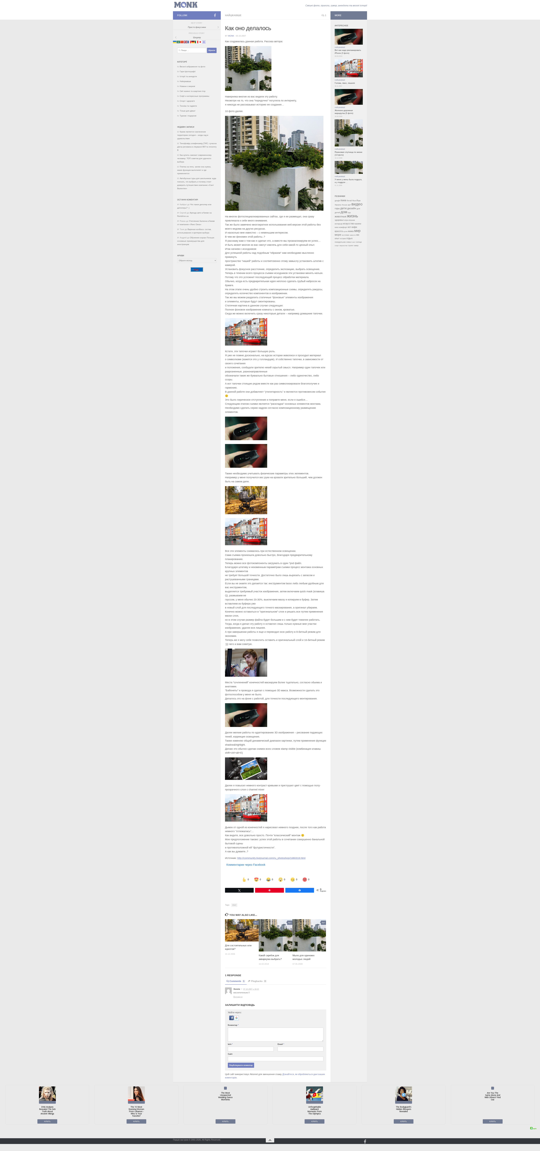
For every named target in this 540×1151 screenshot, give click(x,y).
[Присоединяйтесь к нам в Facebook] (215, 15)
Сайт (230, 1054)
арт (349, 205)
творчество (343, 245)
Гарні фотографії (187, 71)
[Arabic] (178, 42)
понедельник (340, 242)
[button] (231, 1019)
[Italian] (197, 42)
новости (353, 235)
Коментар (233, 1025)
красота (339, 231)
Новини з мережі (187, 86)
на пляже (345, 235)
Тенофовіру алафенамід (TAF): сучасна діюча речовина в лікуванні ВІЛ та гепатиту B (197, 146)
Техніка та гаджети (188, 106)
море (338, 234)
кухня (345, 231)
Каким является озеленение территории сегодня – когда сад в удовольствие (192, 135)
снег (353, 242)
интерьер (338, 224)
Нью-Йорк (356, 201)
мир (357, 231)
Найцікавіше (233, 15)
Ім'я (230, 1044)
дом (344, 212)
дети (343, 208)
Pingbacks (258, 981)
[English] (186, 42)
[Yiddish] (204, 42)
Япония (344, 205)
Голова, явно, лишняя (345, 83)
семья (348, 242)
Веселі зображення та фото (192, 67)
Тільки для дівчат (187, 111)
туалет (351, 246)
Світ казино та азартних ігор (192, 91)
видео (357, 204)
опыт (234, 905)
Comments (237, 981)
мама (351, 231)
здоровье (339, 220)
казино (358, 224)
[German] (193, 42)
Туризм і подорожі (188, 116)
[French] (189, 42)
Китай (349, 201)
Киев (343, 200)
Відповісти (237, 997)
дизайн (351, 208)
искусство (348, 223)
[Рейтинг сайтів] (197, 271)
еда (349, 213)
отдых (349, 238)
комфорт (343, 227)
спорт (337, 245)
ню (357, 234)
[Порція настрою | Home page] (186, 4)
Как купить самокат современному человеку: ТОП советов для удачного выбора (194, 158)
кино (336, 227)
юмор (356, 245)
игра (346, 220)
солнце (359, 242)
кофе (354, 227)
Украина (338, 205)
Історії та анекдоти (188, 76)
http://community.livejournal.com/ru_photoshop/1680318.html (271, 858)
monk (231, 36)
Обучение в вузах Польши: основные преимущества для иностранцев (196, 241)
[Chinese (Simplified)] (182, 42)
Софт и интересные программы (194, 96)
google (337, 201)
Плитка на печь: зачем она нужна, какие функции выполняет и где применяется (194, 170)
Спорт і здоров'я (187, 101)
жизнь (352, 216)
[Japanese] (200, 42)
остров (343, 238)
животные (340, 216)
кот (349, 227)
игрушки (351, 220)
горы (337, 208)
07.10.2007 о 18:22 (251, 989)
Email (281, 1044)
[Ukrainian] (175, 42)
